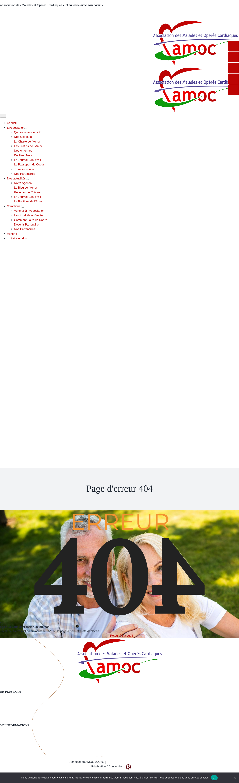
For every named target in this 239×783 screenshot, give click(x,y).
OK (214, 777)
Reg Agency (140, 766)
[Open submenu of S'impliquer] (23, 207)
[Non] (234, 777)
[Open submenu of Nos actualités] (27, 179)
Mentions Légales (119, 762)
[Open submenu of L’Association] (25, 128)
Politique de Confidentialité (152, 762)
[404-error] (119, 640)
